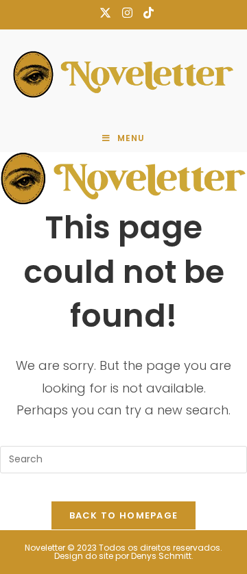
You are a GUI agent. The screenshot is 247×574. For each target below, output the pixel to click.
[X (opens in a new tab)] (105, 13)
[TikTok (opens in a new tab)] (146, 13)
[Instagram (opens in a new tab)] (127, 13)
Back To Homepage (123, 515)
